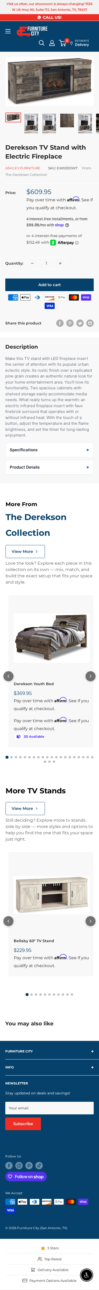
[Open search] (42, 43)
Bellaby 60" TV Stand (34, 940)
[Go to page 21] (45, 762)
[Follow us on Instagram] (19, 1165)
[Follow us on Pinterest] (29, 1165)
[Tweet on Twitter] (80, 323)
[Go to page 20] (92, 757)
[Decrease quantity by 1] (32, 263)
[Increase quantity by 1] (60, 263)
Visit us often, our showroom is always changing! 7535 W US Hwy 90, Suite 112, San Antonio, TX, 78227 (49, 7)
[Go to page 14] (65, 757)
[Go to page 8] (38, 757)
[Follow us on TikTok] (39, 1165)
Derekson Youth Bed (34, 683)
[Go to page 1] (6, 757)
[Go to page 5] (25, 757)
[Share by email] (90, 323)
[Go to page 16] (74, 757)
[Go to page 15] (70, 757)
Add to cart (49, 284)
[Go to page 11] (52, 757)
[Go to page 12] (56, 757)
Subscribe (23, 1123)
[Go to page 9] (43, 757)
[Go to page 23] (54, 762)
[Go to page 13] (61, 757)
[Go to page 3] (16, 757)
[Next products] (91, 676)
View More (22, 551)
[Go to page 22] (49, 762)
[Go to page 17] (79, 757)
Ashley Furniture (22, 168)
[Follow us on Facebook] (9, 1165)
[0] (62, 43)
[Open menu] (8, 31)
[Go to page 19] (88, 757)
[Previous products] (8, 676)
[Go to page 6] (29, 757)
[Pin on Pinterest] (70, 323)
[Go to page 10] (47, 757)
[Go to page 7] (34, 757)
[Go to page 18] (83, 757)
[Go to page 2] (11, 757)
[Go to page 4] (20, 757)
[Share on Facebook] (60, 323)
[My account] (52, 43)
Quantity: (14, 263)
